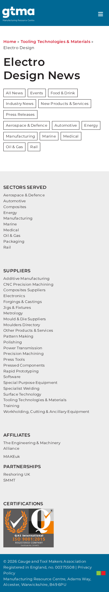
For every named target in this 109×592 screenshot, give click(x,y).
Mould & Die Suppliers (24, 319)
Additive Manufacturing (26, 278)
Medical (71, 136)
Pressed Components (24, 365)
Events (36, 93)
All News (14, 93)
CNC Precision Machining (28, 284)
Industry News (20, 103)
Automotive (65, 125)
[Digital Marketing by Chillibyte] (101, 573)
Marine (49, 136)
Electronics (14, 295)
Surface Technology (22, 394)
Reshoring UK (16, 474)
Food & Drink (63, 93)
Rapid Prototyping (21, 371)
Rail (34, 147)
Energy (91, 125)
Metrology (13, 313)
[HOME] (19, 14)
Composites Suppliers (24, 290)
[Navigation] (100, 14)
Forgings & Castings (22, 301)
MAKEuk (11, 456)
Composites (15, 206)
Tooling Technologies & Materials (55, 41)
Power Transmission (22, 348)
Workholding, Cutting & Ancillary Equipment (46, 411)
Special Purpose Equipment (30, 382)
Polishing (12, 342)
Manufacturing (20, 136)
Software (11, 376)
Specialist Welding (21, 388)
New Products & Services (65, 103)
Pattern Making (18, 336)
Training (11, 405)
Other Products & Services (28, 330)
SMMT (9, 480)
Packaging (13, 241)
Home (9, 41)
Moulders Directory (21, 325)
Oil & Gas (14, 147)
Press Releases (20, 114)
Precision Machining (23, 353)
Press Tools (14, 359)
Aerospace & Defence (26, 125)
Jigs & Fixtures (17, 307)
